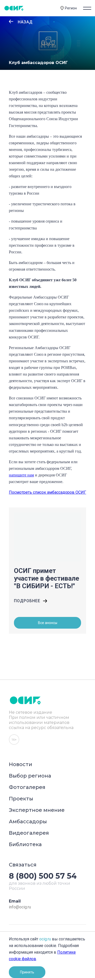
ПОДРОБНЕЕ (27, 600)
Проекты (21, 799)
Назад (25, 22)
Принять (27, 972)
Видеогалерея (29, 833)
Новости (20, 764)
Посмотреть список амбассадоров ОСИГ (47, 492)
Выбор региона (30, 776)
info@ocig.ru (20, 907)
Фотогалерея (27, 787)
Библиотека (25, 844)
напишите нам (21, 475)
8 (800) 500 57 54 (43, 876)
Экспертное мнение (37, 810)
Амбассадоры (28, 821)
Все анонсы (47, 623)
